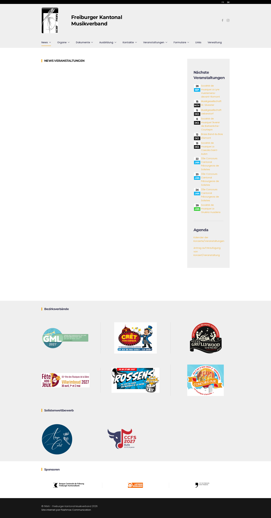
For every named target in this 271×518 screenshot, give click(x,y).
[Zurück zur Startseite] (50, 20)
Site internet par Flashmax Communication (66, 509)
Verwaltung (215, 42)
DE (228, 2)
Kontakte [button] (128, 42)
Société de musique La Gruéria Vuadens (211, 208)
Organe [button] (61, 42)
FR (223, 2)
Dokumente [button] (83, 42)
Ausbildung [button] (106, 42)
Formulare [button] (180, 42)
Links (198, 42)
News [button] (44, 42)
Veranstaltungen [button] (153, 42)
